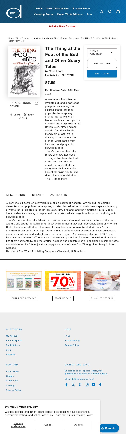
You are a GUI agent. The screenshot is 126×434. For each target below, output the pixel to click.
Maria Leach (56, 71)
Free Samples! (14, 340)
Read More (60, 179)
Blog (8, 350)
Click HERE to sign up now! (79, 379)
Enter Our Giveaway (24, 298)
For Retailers (13, 345)
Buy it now (102, 74)
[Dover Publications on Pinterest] (80, 384)
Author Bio (58, 195)
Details (38, 195)
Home (39, 8)
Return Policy (72, 345)
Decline (78, 425)
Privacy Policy (13, 390)
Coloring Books (43, 14)
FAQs (67, 336)
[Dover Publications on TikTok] (100, 384)
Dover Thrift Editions (70, 14)
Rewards (10, 354)
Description (15, 195)
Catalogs (11, 385)
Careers (10, 376)
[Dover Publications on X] (73, 384)
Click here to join (102, 298)
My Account (12, 336)
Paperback (74, 38)
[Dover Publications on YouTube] (93, 384)
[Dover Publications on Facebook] (66, 384)
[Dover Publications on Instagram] (87, 384)
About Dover (13, 371)
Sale (89, 14)
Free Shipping (72, 340)
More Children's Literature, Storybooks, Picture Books (41, 38)
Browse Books (82, 8)
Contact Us (12, 380)
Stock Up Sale (63, 298)
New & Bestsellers (57, 8)
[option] (63, 26)
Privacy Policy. (84, 415)
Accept (48, 425)
